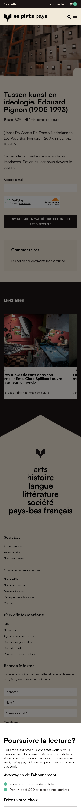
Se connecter (56, 4)
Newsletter (11, 4)
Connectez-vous (47, 750)
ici (41, 762)
